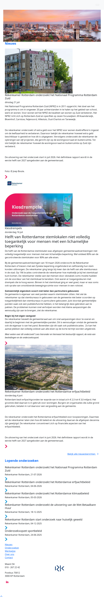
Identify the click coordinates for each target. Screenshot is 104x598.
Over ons (9, 554)
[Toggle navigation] (97, 5)
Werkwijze (10, 551)
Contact (9, 557)
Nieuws (8, 544)
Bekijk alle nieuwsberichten (81, 453)
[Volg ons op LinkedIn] (7, 581)
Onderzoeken (12, 547)
